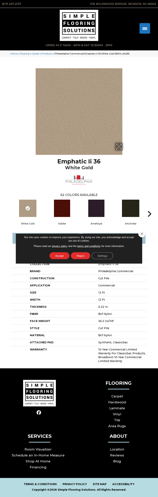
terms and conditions (89, 246)
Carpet (36, 53)
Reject (80, 255)
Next (149, 208)
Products (47, 53)
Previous (9, 208)
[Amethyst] (96, 208)
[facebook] (39, 412)
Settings (102, 255)
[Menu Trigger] (145, 28)
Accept (59, 255)
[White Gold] (28, 208)
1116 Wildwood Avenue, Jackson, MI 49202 (123, 4)
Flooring (24, 53)
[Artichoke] (130, 208)
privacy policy (59, 246)
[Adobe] (62, 208)
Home (14, 53)
